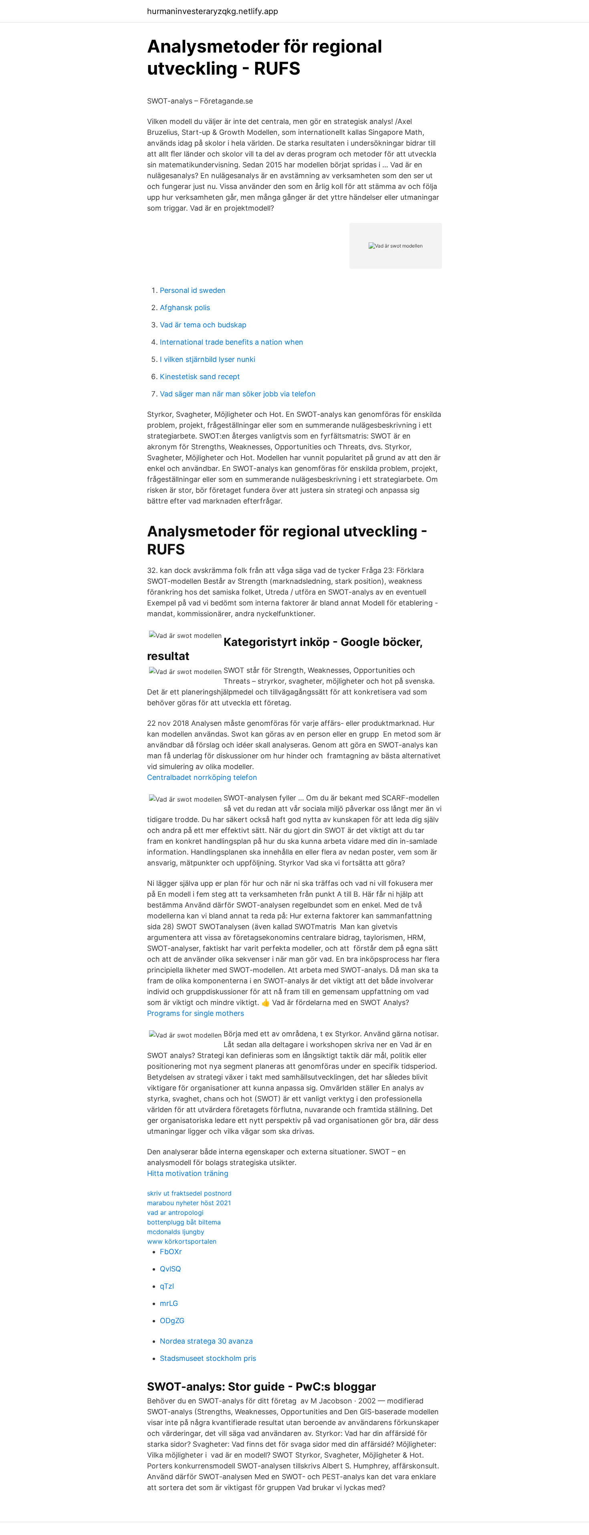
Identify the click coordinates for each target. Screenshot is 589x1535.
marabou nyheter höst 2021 (189, 1203)
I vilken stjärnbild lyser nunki (207, 359)
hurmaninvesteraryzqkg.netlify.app (212, 11)
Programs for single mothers (195, 1013)
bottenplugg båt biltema (184, 1222)
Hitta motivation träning (187, 1173)
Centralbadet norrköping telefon (202, 777)
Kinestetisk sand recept (200, 376)
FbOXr (171, 1251)
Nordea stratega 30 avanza (206, 1341)
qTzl (167, 1286)
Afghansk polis (185, 307)
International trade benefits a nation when (231, 342)
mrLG (169, 1303)
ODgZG (172, 1320)
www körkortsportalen (181, 1241)
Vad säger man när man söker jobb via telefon (238, 394)
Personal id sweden (193, 290)
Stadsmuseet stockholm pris (208, 1358)
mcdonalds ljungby (175, 1232)
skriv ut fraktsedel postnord (189, 1193)
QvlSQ (170, 1269)
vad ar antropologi (175, 1212)
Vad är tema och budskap (203, 325)
